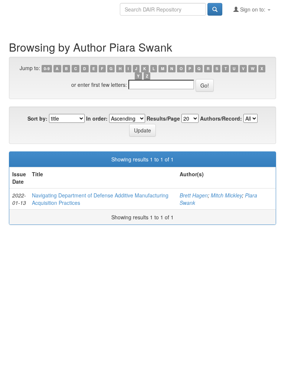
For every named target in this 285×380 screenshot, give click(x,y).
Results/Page (163, 118)
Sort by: (37, 118)
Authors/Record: (221, 118)
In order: (97, 118)
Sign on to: (253, 9)
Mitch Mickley (226, 195)
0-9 (47, 68)
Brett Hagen (194, 195)
